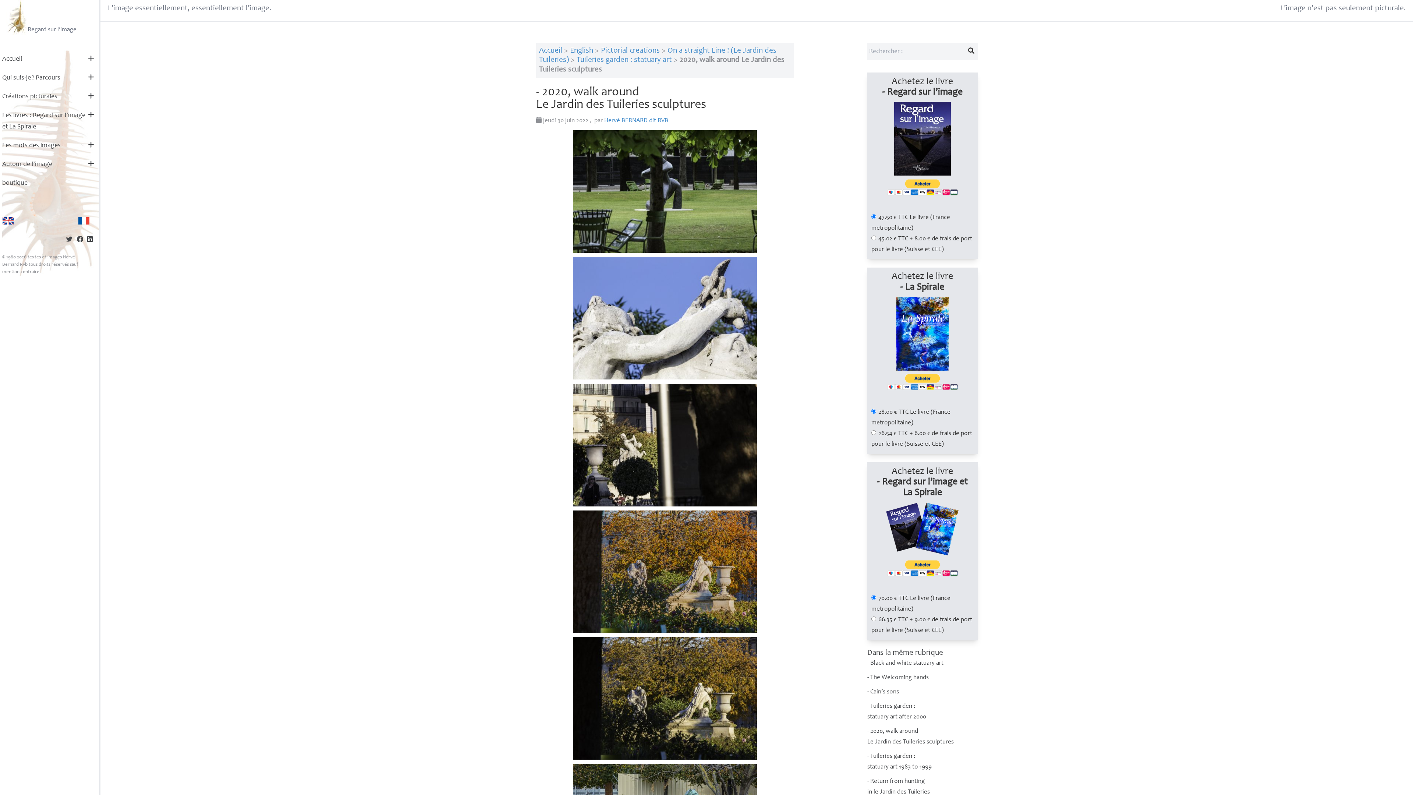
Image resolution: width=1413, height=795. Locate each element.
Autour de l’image (27, 164)
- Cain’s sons (883, 692)
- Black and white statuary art (905, 663)
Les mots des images (31, 145)
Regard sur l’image (52, 30)
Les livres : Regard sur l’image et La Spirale (43, 121)
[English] (8, 221)
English (581, 51)
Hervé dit (636, 121)
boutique (15, 183)
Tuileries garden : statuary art (624, 60)
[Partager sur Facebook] (80, 240)
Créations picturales (29, 96)
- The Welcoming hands (898, 678)
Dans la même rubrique (905, 653)
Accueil (12, 59)
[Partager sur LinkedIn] (90, 240)
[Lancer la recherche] (971, 51)
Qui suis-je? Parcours (31, 78)
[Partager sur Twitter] (69, 240)
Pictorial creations (630, 51)
